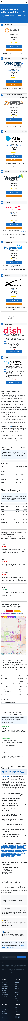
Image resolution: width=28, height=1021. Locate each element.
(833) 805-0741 (14, 224)
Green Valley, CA (16, 848)
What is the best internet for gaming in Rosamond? (13, 820)
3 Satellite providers (18, 613)
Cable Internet (4, 988)
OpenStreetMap (10, 653)
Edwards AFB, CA (23, 845)
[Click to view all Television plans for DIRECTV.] (12, 363)
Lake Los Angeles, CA (12, 853)
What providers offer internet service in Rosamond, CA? (11, 835)
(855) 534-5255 (14, 81)
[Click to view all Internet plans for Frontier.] (13, 208)
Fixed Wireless (7, 109)
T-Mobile (16, 994)
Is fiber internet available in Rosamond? (10, 809)
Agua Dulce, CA (18, 850)
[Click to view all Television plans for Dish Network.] (12, 330)
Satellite (12, 182)
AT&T (2, 469)
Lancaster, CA (9, 845)
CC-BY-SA (18, 653)
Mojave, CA (3, 845)
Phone (18, 70)
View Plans (14, 50)
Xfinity (16, 984)
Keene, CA (13, 854)
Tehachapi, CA (4, 850)
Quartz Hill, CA (16, 845)
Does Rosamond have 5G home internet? (12, 825)
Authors (16, 1009)
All (14, 617)
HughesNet (4, 479)
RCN (16, 996)
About (16, 1007)
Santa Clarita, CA (4, 856)
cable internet (9, 426)
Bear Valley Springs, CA (5, 854)
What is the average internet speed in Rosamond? (13, 830)
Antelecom (6, 686)
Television (14, 70)
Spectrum (3, 466)
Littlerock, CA (3, 853)
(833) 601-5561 (14, 156)
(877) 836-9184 (14, 300)
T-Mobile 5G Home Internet (10, 702)
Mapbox (2, 654)
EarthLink (17, 982)
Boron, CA (19, 854)
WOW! (16, 998)
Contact (16, 1011)
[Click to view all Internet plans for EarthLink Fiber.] (13, 30)
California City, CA (20, 851)
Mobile (13, 109)
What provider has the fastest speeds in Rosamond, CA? (11, 804)
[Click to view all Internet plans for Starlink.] (13, 282)
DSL (8, 145)
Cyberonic (6, 697)
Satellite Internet (5, 994)
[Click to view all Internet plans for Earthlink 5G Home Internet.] (13, 103)
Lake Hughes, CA (20, 847)
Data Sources (4, 1013)
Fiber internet (17, 418)
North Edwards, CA (11, 851)
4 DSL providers (17, 611)
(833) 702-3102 (14, 382)
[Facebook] (16, 1017)
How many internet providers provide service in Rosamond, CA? (13, 794)
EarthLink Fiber (5, 463)
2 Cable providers (9, 611)
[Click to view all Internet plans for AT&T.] (13, 138)
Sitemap (3, 1017)
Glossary (3, 1011)
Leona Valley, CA (13, 847)
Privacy (3, 974)
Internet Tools (4, 1009)
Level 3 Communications (10, 705)
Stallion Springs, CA (20, 853)
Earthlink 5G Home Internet (8, 477)
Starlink (3, 471)
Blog (2, 1007)
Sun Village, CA (4, 851)
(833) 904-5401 (14, 120)
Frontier (3, 482)
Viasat (2, 474)
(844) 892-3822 (14, 351)
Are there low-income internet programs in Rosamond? (11, 814)
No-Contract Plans (5, 996)
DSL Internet (4, 990)
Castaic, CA (11, 856)
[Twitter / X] (19, 1017)
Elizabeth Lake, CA (4, 847)
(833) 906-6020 (14, 47)
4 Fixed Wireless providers (6, 613)
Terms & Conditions (8, 974)
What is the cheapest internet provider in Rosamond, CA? (11, 799)
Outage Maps (4, 1015)
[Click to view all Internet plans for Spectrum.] (13, 64)
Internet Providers (5, 982)
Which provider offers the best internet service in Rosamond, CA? (13, 772)
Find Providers (22, 957)
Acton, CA (24, 850)
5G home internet (18, 434)
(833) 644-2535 (14, 263)
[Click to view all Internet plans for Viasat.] (13, 176)
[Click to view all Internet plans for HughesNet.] (13, 247)
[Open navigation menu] (26, 2)
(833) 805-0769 (14, 192)
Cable (9, 70)
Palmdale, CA (22, 848)
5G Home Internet (20, 109)
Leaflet (2, 653)
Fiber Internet (4, 984)
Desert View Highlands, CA (6, 848)
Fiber (14, 36)
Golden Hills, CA (11, 850)
